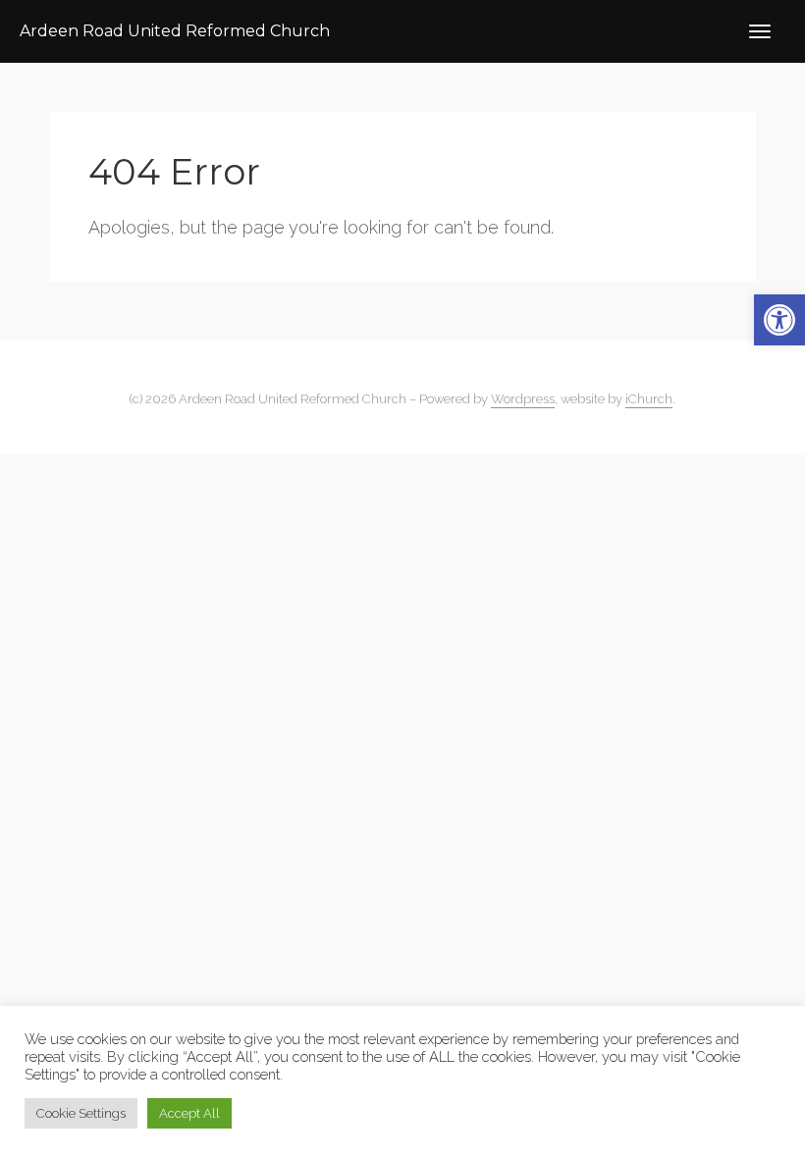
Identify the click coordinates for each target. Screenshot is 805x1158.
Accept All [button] (189, 1113)
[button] (779, 319)
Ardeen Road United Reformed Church (175, 31)
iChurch (648, 399)
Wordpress (523, 399)
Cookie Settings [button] (81, 1113)
